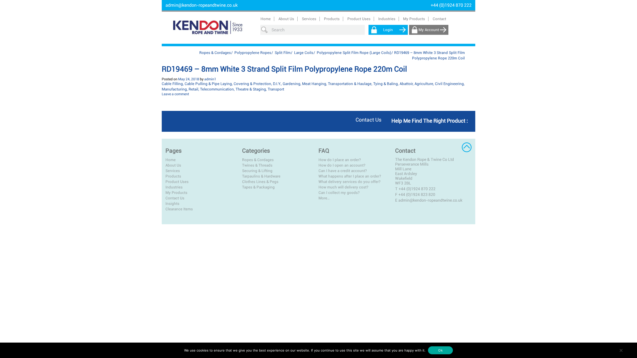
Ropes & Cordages (215, 52)
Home (266, 19)
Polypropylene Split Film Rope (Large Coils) (354, 52)
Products (173, 176)
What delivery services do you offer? (349, 181)
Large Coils (303, 52)
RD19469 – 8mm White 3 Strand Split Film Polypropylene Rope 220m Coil (284, 69)
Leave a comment (175, 94)
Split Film (283, 52)
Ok (440, 350)
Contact (439, 19)
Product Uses (177, 181)
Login (388, 30)
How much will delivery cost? (343, 187)
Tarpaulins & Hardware (261, 176)
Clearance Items (179, 209)
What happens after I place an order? (349, 176)
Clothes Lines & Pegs (260, 181)
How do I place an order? (339, 160)
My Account (429, 30)
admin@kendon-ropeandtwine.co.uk (201, 5)
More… (324, 198)
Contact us (368, 120)
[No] (620, 350)
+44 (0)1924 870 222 (417, 188)
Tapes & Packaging (258, 187)
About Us (286, 19)
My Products (414, 19)
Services (172, 171)
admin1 (210, 79)
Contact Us (174, 198)
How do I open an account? (341, 165)
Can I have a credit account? (342, 171)
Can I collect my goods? (339, 192)
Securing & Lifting (257, 171)
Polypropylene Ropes (252, 52)
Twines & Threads (257, 165)
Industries (174, 187)
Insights (172, 203)
